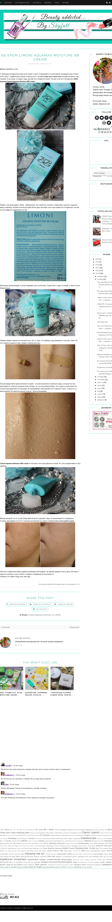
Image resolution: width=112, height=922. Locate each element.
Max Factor (100, 841)
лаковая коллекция (90, 859)
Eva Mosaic (80, 835)
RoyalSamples (82, 846)
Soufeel (71, 848)
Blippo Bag (104, 830)
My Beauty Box (26, 843)
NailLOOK (61, 843)
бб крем (31, 615)
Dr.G (23, 835)
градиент (59, 856)
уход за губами (22, 867)
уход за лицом (35, 867)
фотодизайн (69, 867)
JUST (66, 838)
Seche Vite (20, 848)
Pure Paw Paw (24, 846)
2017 (97, 268)
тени (37, 864)
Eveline (87, 835)
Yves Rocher (76, 851)
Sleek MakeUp (48, 848)
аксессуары (98, 854)
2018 (97, 265)
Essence (58, 835)
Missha (19, 843)
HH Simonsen (39, 838)
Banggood (63, 830)
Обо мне (8, 2)
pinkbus (17, 854)
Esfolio (52, 835)
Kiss (4, 841)
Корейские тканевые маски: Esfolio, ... (36, 694)
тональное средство (94, 865)
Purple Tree (33, 846)
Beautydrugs (96, 830)
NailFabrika (53, 843)
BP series (39, 830)
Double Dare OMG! (16, 835)
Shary (41, 848)
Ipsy (62, 838)
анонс (106, 854)
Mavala (94, 841)
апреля (100, 394)
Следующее (5, 627)
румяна (97, 862)
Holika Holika (55, 838)
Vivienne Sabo (58, 851)
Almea (7, 830)
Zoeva (87, 851)
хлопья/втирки (87, 867)
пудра (75, 862)
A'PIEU (2, 830)
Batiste (70, 830)
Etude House (71, 835)
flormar (109, 851)
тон (53, 615)
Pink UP (11, 846)
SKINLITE (99, 846)
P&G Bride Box (102, 322)
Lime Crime (49, 841)
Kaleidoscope (88, 838)
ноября (100, 279)
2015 (97, 273)
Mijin (11, 843)
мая (98, 391)
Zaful (83, 851)
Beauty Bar (76, 830)
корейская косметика (43, 615)
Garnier (5, 838)
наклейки (19, 862)
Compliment (66, 833)
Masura (88, 841)
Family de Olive (95, 835)
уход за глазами (10, 867)
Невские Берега (78, 854)
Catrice (42, 833)
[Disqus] (40, 732)
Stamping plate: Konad (85, 848)
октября (100, 377)
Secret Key (28, 848)
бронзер (30, 856)
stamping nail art (34, 853)
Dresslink (34, 835)
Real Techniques (48, 846)
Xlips (70, 851)
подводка (37, 862)
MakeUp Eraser (73, 841)
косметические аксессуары (59, 859)
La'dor (29, 841)
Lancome (34, 841)
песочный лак (28, 862)
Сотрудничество (22, 2)
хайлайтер (77, 867)
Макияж (48, 2)
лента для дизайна (104, 859)
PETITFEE (108, 843)
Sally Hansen (12, 848)
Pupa (16, 846)
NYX (46, 843)
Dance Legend (90, 832)
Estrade (64, 835)
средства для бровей (14, 865)
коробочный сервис (36, 859)
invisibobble (4, 854)
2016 (97, 270)
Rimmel (63, 846)
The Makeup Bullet (11, 851)
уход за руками (48, 867)
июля (99, 385)
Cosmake (73, 833)
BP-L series (49, 829)
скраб (102, 862)
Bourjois (32, 833)
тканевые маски (80, 865)
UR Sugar (42, 851)
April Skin (13, 830)
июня (99, 388)
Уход (57, 2)
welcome (54, 854)
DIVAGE (79, 833)
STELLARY (108, 846)
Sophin (65, 848)
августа (100, 382)
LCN (18, 841)
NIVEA (41, 843)
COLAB (37, 833)
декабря (100, 276)
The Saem (21, 851)
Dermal (2, 835)
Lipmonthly (57, 841)
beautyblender (95, 851)
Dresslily (28, 835)
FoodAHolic (104, 835)
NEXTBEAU (35, 843)
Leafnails (41, 841)
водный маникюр (40, 856)
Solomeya (58, 848)
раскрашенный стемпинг (86, 862)
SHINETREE (91, 846)
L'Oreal (13, 841)
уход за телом (59, 867)
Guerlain (31, 838)
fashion (103, 851)
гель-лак (51, 856)
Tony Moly (29, 851)
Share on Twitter (65, 604)
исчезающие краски (70, 856)
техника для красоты (63, 865)
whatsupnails (61, 854)
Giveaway (12, 838)
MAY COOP (64, 841)
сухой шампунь (28, 865)
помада (44, 862)
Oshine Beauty (99, 843)
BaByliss (57, 830)
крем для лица (78, 859)
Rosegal (74, 846)
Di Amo (7, 835)
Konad (8, 841)
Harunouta (47, 838)
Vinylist (49, 851)
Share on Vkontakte (41, 604)
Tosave (36, 851)
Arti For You (24, 830)
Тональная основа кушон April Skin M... (62, 694)
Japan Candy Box (74, 838)
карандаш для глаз (85, 856)
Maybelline (108, 841)
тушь (2, 867)
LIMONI (78, 584)
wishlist (69, 854)
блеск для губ (21, 856)
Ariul (17, 830)
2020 (97, 259)
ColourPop (58, 833)
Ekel (38, 835)
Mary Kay (81, 841)
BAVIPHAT (32, 830)
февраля (100, 400)
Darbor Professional (106, 833)
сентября (100, 379)
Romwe (68, 846)
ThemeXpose (17, 908)
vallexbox (48, 854)
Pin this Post (41, 609)
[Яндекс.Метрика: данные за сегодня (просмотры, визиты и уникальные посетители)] (7, 894)
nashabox (12, 854)
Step (97, 848)
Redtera (57, 846)
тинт (71, 865)
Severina (36, 848)
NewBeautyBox (83, 843)
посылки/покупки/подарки (60, 862)
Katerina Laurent (102, 838)
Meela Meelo (4, 843)
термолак (43, 865)
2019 (97, 262)
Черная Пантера (88, 854)
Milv (14, 843)
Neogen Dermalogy (71, 843)
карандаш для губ (99, 856)
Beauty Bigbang (86, 830)
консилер (109, 856)
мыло (13, 862)
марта (99, 397)
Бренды (66, 2)
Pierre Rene (4, 846)
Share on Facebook (17, 604)
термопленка (51, 865)
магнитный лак (5, 862)
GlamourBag (21, 838)
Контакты (37, 2)
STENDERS (3, 848)
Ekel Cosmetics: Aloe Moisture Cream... (11, 694)
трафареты (107, 864)
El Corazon (45, 835)
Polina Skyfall (23, 638)
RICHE (39, 846)
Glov (26, 838)
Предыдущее (74, 627)
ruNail (22, 854)
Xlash (66, 851)
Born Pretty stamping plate (17, 833)
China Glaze (50, 833)
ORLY (91, 843)
